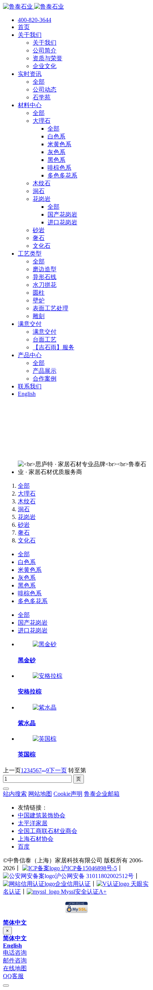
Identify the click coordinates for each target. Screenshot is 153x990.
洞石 (24, 509)
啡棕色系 (30, 593)
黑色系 (27, 585)
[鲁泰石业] (33, 6)
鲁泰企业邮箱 (102, 794)
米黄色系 (30, 570)
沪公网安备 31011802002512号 (94, 876)
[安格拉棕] (47, 676)
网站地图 (40, 794)
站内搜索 (15, 794)
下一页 (58, 770)
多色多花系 (33, 601)
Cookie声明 (67, 794)
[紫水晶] (44, 707)
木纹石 (27, 501)
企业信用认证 (73, 884)
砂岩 (24, 525)
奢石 (24, 532)
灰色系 (27, 577)
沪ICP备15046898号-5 (88, 868)
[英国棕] (44, 739)
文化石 (27, 540)
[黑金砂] (44, 644)
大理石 (27, 493)
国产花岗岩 (33, 622)
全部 (24, 486)
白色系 (27, 562)
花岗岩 (27, 517)
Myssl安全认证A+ (83, 891)
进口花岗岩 (33, 630)
